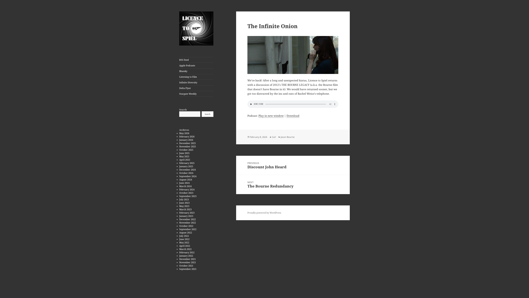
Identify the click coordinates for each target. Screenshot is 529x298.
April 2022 (184, 245)
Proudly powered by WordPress (264, 212)
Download (293, 116)
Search (183, 109)
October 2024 (186, 173)
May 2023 (184, 206)
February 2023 (187, 212)
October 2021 (186, 265)
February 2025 (187, 163)
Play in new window (271, 116)
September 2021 (187, 269)
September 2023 (187, 196)
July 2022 (184, 235)
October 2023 (186, 192)
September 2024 (187, 176)
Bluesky (183, 71)
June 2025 (184, 153)
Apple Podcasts (187, 65)
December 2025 (187, 143)
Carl (274, 137)
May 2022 (184, 242)
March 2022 (185, 249)
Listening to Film (188, 76)
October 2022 (186, 226)
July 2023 (184, 199)
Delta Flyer (185, 88)
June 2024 (184, 182)
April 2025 (184, 159)
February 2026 (187, 136)
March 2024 (185, 186)
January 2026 (186, 139)
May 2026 (184, 133)
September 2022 (187, 229)
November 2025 (187, 146)
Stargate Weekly (188, 93)
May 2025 (184, 156)
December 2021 (187, 259)
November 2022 (187, 222)
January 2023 (186, 216)
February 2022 (187, 252)
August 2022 (185, 232)
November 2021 (187, 262)
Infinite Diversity (188, 82)
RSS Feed (184, 59)
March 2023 (185, 209)
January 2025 (186, 166)
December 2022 (187, 219)
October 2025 (186, 149)
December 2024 (187, 169)
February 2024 (187, 189)
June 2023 (184, 202)
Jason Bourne (288, 137)
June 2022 (184, 239)
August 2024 (185, 179)
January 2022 (186, 255)
